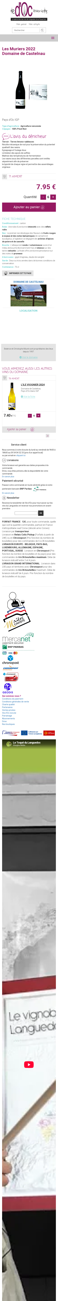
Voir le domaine (30, 357)
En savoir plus (8, 476)
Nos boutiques (8, 724)
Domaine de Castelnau (29, 281)
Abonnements (8, 718)
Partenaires (7, 707)
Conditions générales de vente (15, 702)
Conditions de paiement (12, 699)
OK (41, 513)
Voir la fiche (29, 396)
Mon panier (21, 24)
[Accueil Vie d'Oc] (29, 11)
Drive (4, 721)
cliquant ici (20, 455)
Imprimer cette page (20, 273)
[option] (29, 404)
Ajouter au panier (27, 207)
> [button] (47, 435)
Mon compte (34, 24)
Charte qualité (8, 704)
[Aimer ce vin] (4, 176)
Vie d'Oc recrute (9, 713)
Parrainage (7, 716)
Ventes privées (8, 710)
